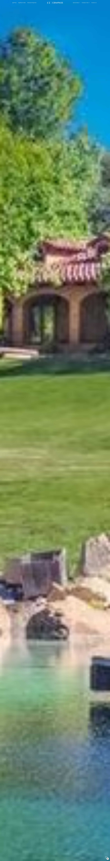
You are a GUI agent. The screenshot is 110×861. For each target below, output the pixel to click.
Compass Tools (85, 2)
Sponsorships (76, 2)
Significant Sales (22, 2)
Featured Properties (31, 2)
